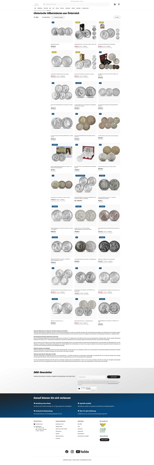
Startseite (35, 10)
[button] (44, 4)
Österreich (46, 8)
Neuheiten (77, 1)
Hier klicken (88, 388)
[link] (36, 4)
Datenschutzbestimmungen (113, 383)
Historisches (67, 8)
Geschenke (78, 8)
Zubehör (73, 8)
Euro (53, 8)
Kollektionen (39, 8)
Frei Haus (81, 1)
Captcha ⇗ (93, 390)
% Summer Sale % (85, 8)
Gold (50, 8)
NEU (35, 8)
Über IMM (72, 1)
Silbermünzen (49, 10)
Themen (57, 8)
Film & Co (62, 8)
